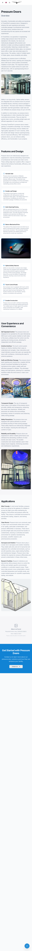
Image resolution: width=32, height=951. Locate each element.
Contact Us (15, 666)
